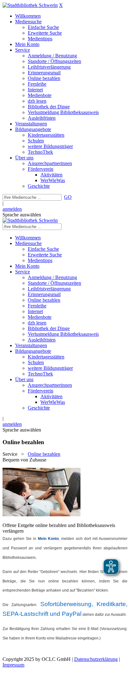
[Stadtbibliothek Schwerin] (30, 5)
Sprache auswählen (22, 214)
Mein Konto (48, 538)
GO (68, 197)
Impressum (13, 664)
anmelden (12, 209)
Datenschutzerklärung (96, 659)
